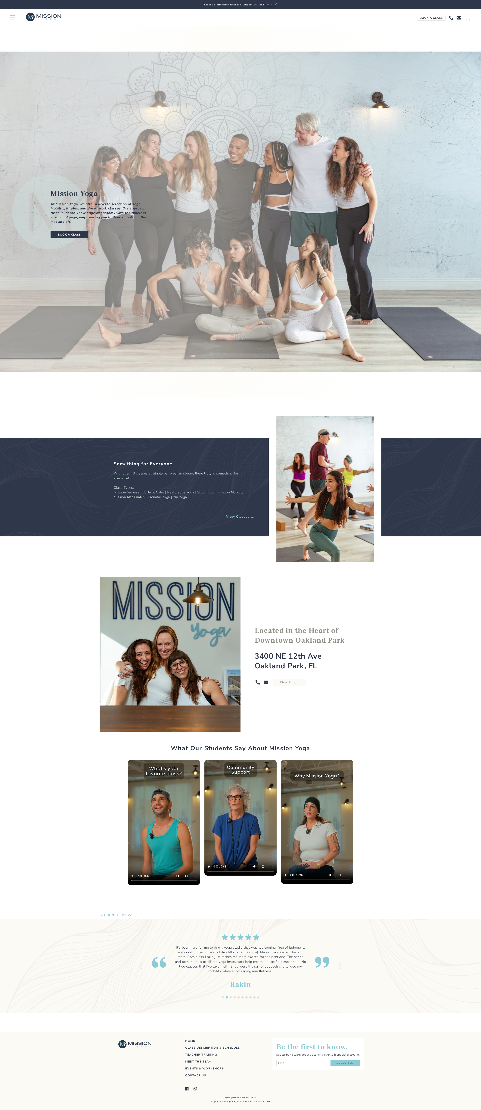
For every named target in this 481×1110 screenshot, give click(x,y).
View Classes (238, 516)
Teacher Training (201, 1055)
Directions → (289, 682)
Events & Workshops (204, 1068)
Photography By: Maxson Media (241, 1097)
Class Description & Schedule (212, 1048)
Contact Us (195, 1075)
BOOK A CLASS (431, 18)
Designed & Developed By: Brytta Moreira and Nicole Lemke (240, 1101)
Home (190, 1041)
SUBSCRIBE (345, 1063)
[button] (15, 18)
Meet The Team (198, 1061)
